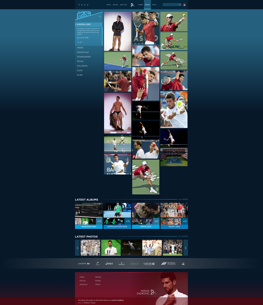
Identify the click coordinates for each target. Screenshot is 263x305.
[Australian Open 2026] (117, 210)
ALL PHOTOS (183, 236)
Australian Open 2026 (117, 227)
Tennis (140, 5)
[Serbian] (184, 4)
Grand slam (83, 52)
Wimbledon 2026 (88, 227)
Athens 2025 (145, 227)
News (109, 5)
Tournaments (84, 57)
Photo (147, 5)
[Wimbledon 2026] (89, 210)
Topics (80, 62)
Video (154, 5)
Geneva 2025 (174, 227)
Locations (82, 66)
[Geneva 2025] (174, 210)
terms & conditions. (118, 300)
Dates (79, 71)
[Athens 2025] (146, 210)
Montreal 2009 (84, 24)
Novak (115, 5)
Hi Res (79, 75)
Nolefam (123, 5)
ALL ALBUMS (183, 199)
